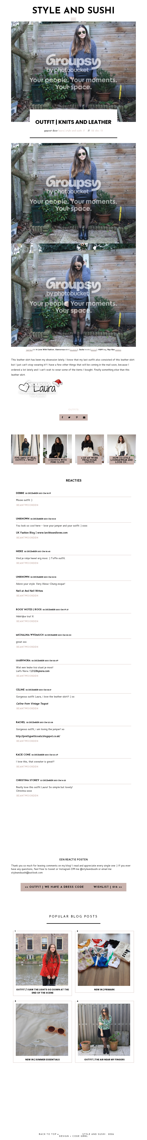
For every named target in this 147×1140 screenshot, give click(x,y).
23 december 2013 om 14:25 (53, 781)
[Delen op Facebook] (62, 417)
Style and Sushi (73, 11)
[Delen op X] (70, 417)
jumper (29, 349)
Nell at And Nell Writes (29, 591)
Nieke (19, 551)
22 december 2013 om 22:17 (38, 690)
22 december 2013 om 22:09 (45, 661)
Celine (20, 690)
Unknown (22, 519)
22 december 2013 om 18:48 (37, 552)
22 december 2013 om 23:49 (45, 755)
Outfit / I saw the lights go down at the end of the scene (42, 991)
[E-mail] (84, 417)
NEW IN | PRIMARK (104, 989)
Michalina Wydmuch (30, 635)
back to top (48, 1134)
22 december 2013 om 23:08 (39, 723)
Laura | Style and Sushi (70, 131)
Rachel (20, 722)
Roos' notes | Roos (29, 609)
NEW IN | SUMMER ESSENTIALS (42, 1059)
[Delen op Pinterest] (77, 417)
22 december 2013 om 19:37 (55, 610)
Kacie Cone (23, 755)
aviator (118, 349)
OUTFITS (73, 409)
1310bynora (23, 661)
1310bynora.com (39, 671)
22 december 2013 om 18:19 (38, 493)
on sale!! (73, 349)
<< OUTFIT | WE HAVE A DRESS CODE (55, 887)
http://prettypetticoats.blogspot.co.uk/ (38, 736)
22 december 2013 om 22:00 (58, 635)
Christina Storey (27, 780)
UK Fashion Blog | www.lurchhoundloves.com (42, 532)
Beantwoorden (27, 505)
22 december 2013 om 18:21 (43, 519)
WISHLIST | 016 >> (108, 887)
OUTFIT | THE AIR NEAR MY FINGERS (104, 1059)
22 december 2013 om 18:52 (43, 577)
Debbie (20, 493)
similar (93, 349)
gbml (84, 1136)
